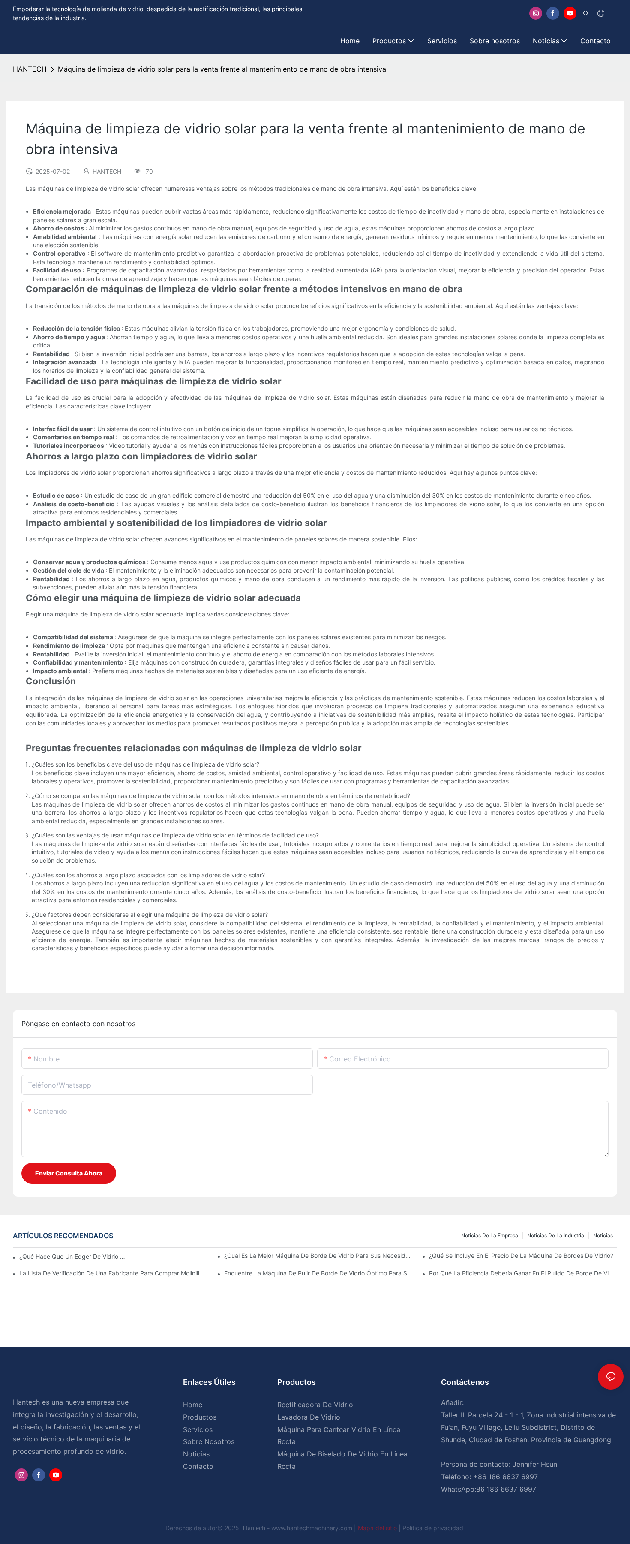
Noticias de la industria (555, 1235)
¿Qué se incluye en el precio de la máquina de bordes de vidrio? (521, 1255)
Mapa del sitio (378, 1528)
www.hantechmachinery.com (312, 1528)
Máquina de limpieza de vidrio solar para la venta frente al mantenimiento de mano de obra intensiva (222, 69)
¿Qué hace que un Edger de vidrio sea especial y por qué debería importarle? (73, 1256)
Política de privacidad (433, 1528)
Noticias (603, 1235)
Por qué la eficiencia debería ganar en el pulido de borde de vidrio (523, 1273)
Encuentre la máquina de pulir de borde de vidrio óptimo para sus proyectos (318, 1273)
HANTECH (30, 69)
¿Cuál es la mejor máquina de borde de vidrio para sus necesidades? (318, 1255)
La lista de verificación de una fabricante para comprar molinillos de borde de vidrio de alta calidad (113, 1273)
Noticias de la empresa (489, 1235)
